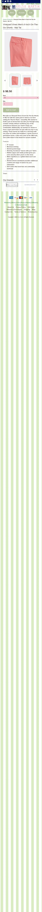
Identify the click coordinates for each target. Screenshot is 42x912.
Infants (28, 202)
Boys (22, 202)
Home (4, 19)
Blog (33, 209)
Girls (18, 202)
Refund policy (32, 212)
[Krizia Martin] (21, 8)
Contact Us (8, 212)
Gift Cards (31, 207)
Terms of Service (20, 212)
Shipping (27, 209)
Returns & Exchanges (14, 209)
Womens (7, 202)
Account (21, 13)
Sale (25, 205)
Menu (12, 13)
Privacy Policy (21, 207)
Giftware (34, 202)
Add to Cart (11, 110)
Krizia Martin (20, 217)
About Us (10, 207)
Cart (30, 13)
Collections (19, 205)
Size (4, 95)
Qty (4, 101)
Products (10, 19)
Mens (13, 202)
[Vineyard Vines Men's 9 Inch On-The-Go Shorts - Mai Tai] (15, 80)
